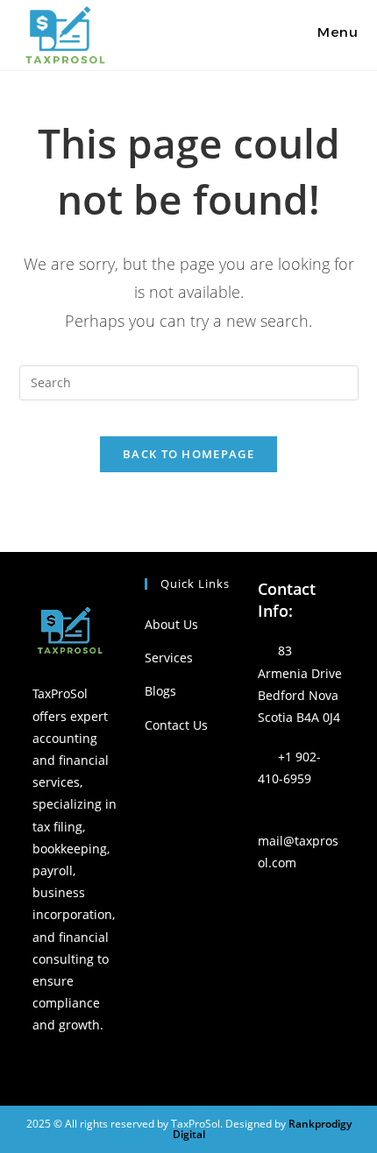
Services (169, 657)
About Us (171, 624)
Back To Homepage (188, 454)
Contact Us (176, 725)
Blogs (160, 691)
